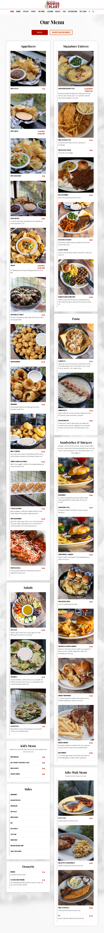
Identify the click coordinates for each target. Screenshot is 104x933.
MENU (12, 12)
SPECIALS (26, 12)
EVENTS (33, 12)
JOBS (64, 12)
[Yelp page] (93, 11)
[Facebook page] (89, 11)
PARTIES (57, 12)
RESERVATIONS (72, 12)
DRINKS (18, 12)
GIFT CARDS (83, 12)
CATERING (50, 12)
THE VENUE (41, 12)
